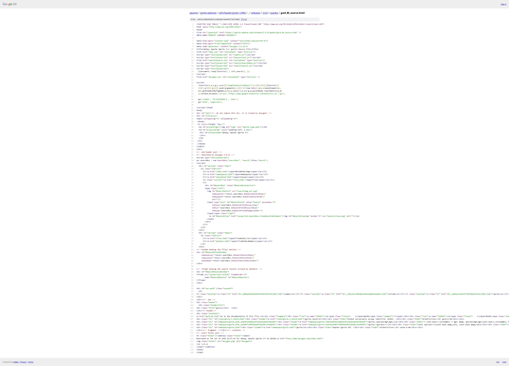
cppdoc (274, 12)
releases (255, 12)
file (244, 19)
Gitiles (16, 362)
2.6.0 (265, 12)
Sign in (503, 4)
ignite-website (208, 12)
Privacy (23, 362)
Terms (30, 362)
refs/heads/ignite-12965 (232, 12)
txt (497, 362)
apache (194, 12)
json (504, 362)
